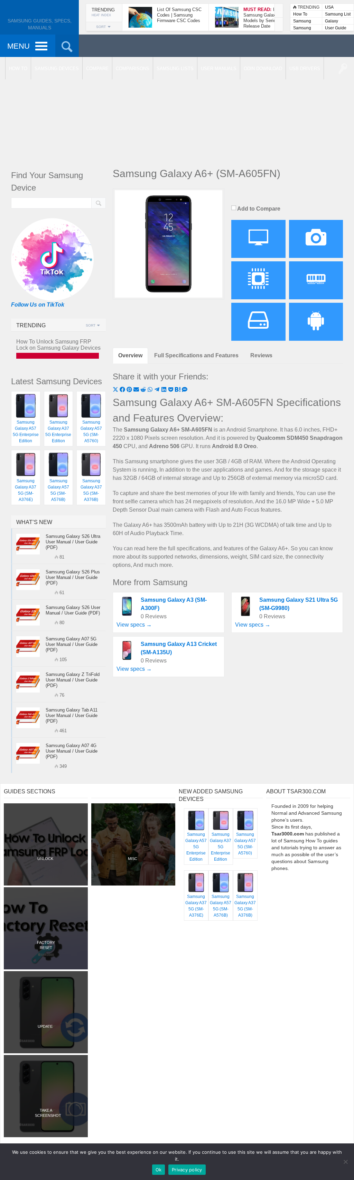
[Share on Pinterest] (130, 390)
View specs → (134, 625)
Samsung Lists (302, 22)
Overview (130, 355)
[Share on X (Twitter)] (116, 390)
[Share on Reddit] (143, 390)
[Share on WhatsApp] (150, 390)
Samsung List (338, 14)
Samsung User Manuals (302, 28)
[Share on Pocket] (171, 390)
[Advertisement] (177, 110)
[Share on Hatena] (178, 390)
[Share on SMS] (184, 390)
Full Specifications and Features (196, 355)
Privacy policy (187, 1169)
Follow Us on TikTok (37, 305)
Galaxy (331, 21)
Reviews (261, 355)
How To (300, 14)
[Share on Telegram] (157, 390)
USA (329, 7)
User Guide (335, 28)
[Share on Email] (136, 390)
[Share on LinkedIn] (164, 390)
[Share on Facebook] (123, 390)
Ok (159, 1169)
